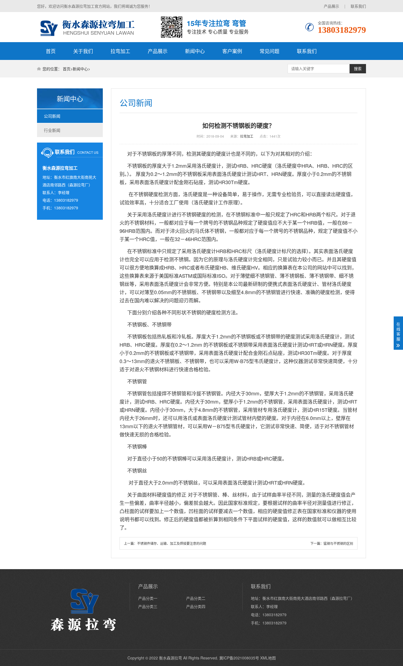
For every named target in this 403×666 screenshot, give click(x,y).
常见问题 (269, 50)
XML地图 (268, 658)
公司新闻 (52, 116)
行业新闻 (52, 130)
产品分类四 (195, 606)
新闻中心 (195, 50)
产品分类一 (147, 598)
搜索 (358, 68)
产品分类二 (195, 598)
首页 (51, 50)
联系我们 (358, 6)
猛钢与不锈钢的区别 (338, 543)
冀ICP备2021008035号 (239, 658)
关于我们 (83, 50)
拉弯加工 (120, 50)
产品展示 (331, 6)
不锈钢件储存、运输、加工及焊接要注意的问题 (171, 543)
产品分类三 (147, 606)
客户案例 (232, 50)
